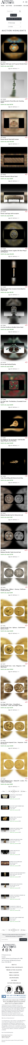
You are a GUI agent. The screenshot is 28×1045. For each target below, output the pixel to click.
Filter (14, 15)
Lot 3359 (3, 550)
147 (18, 791)
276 (22, 791)
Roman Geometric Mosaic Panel (9, 176)
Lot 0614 (3, 513)
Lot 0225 (3, 287)
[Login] (23, 2)
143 (9, 791)
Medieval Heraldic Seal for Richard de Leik (12, 515)
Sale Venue (14, 980)
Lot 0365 (3, 325)
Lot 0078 (3, 211)
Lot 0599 (3, 437)
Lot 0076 (3, 174)
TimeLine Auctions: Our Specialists (14, 967)
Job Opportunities (14, 977)
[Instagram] (6, 949)
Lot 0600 (3, 476)
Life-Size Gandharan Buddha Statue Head (12, 327)
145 (13, 791)
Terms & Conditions (14, 975)
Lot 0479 (3, 362)
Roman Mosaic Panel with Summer (10, 139)
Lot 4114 (3, 587)
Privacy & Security (14, 972)
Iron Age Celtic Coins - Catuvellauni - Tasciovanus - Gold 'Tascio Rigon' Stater (11, 705)
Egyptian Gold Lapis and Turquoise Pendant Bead (14, 64)
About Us (14, 964)
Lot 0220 (3, 248)
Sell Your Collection (5, 1037)
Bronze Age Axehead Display (8, 364)
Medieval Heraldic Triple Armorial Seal (11, 552)
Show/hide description (14, 18)
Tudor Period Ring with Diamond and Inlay (12, 478)
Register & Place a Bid (6, 1036)
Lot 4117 (3, 664)
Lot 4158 (3, 740)
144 (11, 791)
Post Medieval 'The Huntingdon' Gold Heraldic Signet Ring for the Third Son (13, 440)
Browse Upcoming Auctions (7, 1035)
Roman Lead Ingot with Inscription (10, 213)
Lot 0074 (3, 137)
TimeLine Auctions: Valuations (14, 970)
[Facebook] (3, 949)
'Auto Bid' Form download (14, 983)
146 (16, 791)
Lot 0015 (3, 62)
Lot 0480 (3, 399)
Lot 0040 (3, 99)
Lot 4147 (3, 702)
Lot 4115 (3, 625)
